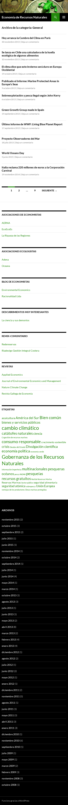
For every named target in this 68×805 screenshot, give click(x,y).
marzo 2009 (8, 765)
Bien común (50, 417)
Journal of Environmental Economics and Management (31, 380)
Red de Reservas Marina (41, 479)
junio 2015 (7, 544)
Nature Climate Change (14, 387)
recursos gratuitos (16, 478)
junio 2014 (7, 576)
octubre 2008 (9, 784)
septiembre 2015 (11, 532)
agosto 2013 (8, 601)
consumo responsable (21, 441)
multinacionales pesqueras (43, 469)
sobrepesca (31, 486)
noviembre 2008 (11, 778)
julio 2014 (7, 570)
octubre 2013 (9, 595)
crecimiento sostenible (53, 442)
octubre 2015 (9, 525)
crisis (5, 447)
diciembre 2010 (10, 734)
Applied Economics (12, 374)
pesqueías (34, 473)
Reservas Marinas (11, 482)
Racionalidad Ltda (11, 296)
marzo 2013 (8, 633)
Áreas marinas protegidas (36, 490)
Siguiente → (49, 190)
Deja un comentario (30, 42)
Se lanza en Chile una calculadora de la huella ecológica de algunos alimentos (28, 54)
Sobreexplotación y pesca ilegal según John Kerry (31, 95)
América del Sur (27, 418)
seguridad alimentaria (45, 482)
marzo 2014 (8, 588)
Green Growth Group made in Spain (23, 109)
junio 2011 (7, 708)
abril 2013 (7, 626)
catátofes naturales (17, 433)
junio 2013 (7, 614)
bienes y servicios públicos (21, 422)
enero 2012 (8, 683)
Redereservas (9, 344)
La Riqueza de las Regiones (16, 235)
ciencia (37, 433)
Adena (5, 259)
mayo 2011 (8, 715)
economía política (16, 451)
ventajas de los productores (13, 490)
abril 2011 (7, 721)
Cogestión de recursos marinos (15, 437)
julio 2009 (7, 753)
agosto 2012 (8, 658)
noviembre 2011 (11, 696)
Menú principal (64, 17)
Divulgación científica (42, 446)
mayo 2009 (8, 759)
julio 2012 (7, 664)
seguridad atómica (13, 486)
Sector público (27, 483)
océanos (8, 474)
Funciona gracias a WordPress (15, 800)
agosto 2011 (8, 702)
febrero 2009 (9, 772)
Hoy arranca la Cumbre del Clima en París (26, 37)
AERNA (6, 222)
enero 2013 (8, 645)
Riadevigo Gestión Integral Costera (20, 350)
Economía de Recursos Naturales (24, 17)
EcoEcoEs (7, 229)
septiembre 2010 (11, 746)
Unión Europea (45, 486)
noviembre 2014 (11, 551)
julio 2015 (7, 538)
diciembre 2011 (10, 690)
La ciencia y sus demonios (15, 320)
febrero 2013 (9, 639)
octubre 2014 (9, 557)
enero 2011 (8, 727)
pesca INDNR (20, 474)
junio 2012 (7, 671)
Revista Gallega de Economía (17, 393)
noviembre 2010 (11, 740)
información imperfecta (11, 469)
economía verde (37, 451)
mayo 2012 (8, 677)
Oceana (6, 265)
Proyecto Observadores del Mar (21, 138)
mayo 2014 (8, 582)
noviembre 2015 (11, 519)
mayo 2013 (8, 620)
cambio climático (20, 428)
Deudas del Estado (17, 447)
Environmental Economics (16, 289)
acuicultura (8, 418)
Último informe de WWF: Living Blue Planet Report (32, 124)
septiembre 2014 (11, 563)
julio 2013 (7, 607)
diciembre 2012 (10, 652)
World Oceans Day (13, 153)
